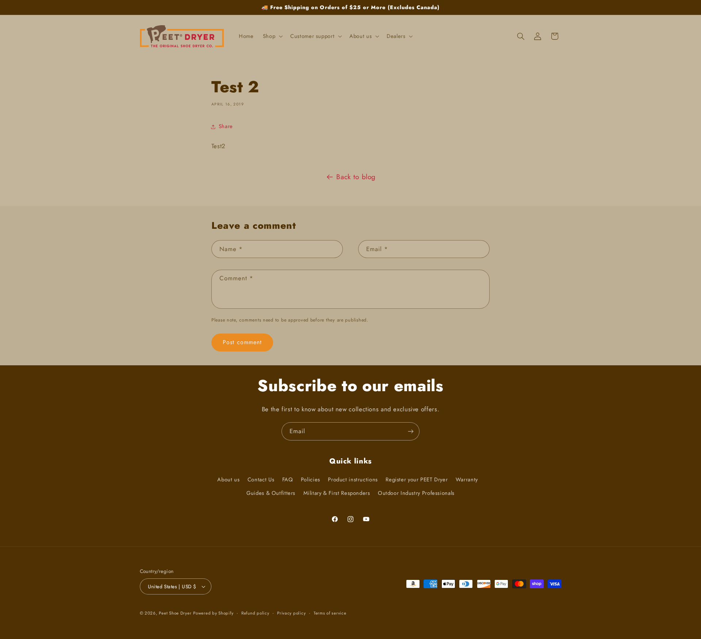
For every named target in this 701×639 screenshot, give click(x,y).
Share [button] (226, 126)
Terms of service (330, 613)
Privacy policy (291, 613)
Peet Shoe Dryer (175, 613)
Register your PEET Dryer (417, 480)
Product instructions (353, 480)
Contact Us (261, 480)
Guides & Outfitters (270, 493)
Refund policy (255, 613)
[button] (272, 36)
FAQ (287, 480)
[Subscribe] (410, 431)
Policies (310, 480)
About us (228, 480)
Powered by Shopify (213, 613)
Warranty (467, 480)
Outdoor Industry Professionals (416, 493)
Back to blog (356, 177)
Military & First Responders (336, 493)
